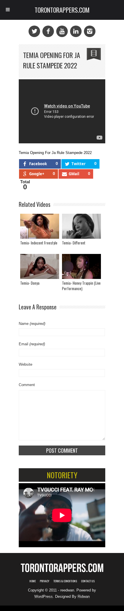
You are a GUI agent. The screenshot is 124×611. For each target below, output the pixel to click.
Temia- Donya (30, 283)
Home (32, 581)
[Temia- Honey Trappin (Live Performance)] (81, 266)
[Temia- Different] (81, 226)
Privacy (44, 581)
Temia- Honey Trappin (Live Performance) (81, 286)
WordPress (43, 596)
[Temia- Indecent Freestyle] (39, 226)
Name (32, 323)
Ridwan (84, 596)
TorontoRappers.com (62, 9)
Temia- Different (73, 243)
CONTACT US (88, 581)
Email (32, 344)
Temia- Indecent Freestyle (38, 243)
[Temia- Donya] (39, 266)
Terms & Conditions (65, 581)
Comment (27, 385)
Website (25, 364)
